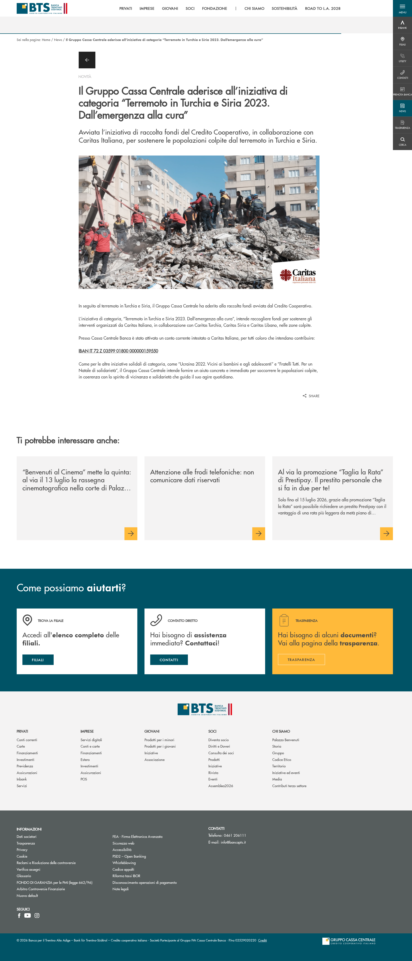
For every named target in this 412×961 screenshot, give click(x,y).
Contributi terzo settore (289, 785)
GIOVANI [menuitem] (170, 8)
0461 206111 (235, 835)
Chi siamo (281, 731)
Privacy (40, 849)
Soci (212, 731)
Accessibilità (122, 849)
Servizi (22, 785)
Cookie (22, 856)
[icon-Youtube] (27, 915)
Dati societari (26, 836)
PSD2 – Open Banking (147, 856)
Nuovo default (27, 895)
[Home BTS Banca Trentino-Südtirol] (42, 8)
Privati (22, 731)
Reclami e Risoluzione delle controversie (46, 862)
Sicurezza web (123, 842)
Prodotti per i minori (159, 739)
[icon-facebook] (19, 915)
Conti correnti (27, 739)
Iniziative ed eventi (286, 772)
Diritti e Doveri (219, 746)
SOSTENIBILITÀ (284, 8)
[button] (402, 8)
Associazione (154, 759)
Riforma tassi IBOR (144, 875)
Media (277, 778)
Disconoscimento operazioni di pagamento (157, 882)
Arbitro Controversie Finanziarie (59, 888)
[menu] (230, 8)
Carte (21, 746)
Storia (276, 746)
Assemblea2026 (220, 785)
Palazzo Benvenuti (285, 739)
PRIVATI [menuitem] (125, 8)
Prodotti (214, 759)
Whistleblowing (124, 862)
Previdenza (25, 765)
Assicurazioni (27, 772)
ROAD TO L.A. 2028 (323, 8)
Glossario (42, 875)
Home (46, 39)
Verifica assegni (28, 869)
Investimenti (25, 759)
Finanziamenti (27, 752)
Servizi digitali (91, 739)
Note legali (121, 888)
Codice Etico (281, 759)
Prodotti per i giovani (160, 746)
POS (84, 778)
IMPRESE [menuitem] (147, 8)
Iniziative (151, 752)
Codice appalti (123, 869)
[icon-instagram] (37, 915)
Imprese (87, 731)
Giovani (151, 731)
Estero (85, 759)
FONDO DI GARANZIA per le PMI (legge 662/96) (61, 882)
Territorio (279, 765)
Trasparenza (26, 842)
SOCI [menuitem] (190, 8)
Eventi (212, 778)
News (58, 39)
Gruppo (278, 752)
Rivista (213, 772)
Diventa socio (218, 739)
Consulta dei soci (221, 752)
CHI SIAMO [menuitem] (254, 8)
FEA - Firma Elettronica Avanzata (155, 836)
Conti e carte (90, 746)
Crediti (262, 940)
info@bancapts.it (233, 842)
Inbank (22, 778)
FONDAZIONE (214, 8)
